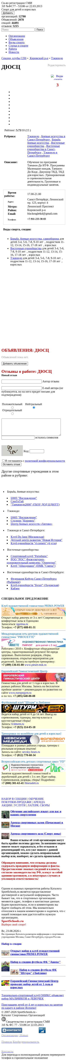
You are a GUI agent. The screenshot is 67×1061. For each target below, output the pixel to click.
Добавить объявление (15, 363)
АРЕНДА (39, 802)
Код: (27, 451)
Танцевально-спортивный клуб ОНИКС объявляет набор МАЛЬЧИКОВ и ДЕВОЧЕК (32, 997)
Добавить (8, 13)
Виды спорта (16, 42)
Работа (13, 48)
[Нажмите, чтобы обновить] (12, 450)
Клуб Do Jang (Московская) (27, 536)
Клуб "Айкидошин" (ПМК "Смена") (33, 565)
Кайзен (15, 588)
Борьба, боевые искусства (44, 141)
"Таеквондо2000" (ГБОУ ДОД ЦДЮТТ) (35, 504)
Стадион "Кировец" (23, 520)
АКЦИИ (6, 805)
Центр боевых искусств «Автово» (31, 523)
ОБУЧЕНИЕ (36, 798)
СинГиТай (17, 501)
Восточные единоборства (25, 248)
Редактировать (57, 65)
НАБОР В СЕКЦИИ (14, 798)
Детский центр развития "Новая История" (36, 540)
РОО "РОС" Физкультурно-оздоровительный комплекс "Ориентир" (31, 561)
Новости (14, 52)
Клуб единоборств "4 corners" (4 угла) (34, 543)
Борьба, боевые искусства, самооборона (34, 238)
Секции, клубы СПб (13, 58)
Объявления (16, 39)
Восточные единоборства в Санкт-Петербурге (43, 149)
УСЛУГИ (20, 805)
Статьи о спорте (18, 45)
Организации (17, 35)
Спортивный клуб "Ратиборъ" (29, 556)
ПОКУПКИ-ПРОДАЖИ (16, 802)
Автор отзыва (50, 381)
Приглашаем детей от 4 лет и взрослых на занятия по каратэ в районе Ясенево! (32, 1006)
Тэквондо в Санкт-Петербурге (42, 154)
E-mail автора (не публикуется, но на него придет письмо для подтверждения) (32, 391)
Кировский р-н (38, 58)
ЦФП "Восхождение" (24, 498)
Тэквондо (57, 58)
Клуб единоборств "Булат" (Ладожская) (35, 585)
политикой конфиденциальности (45, 460)
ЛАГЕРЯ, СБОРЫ (39, 805)
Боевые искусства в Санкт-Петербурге (46, 138)
